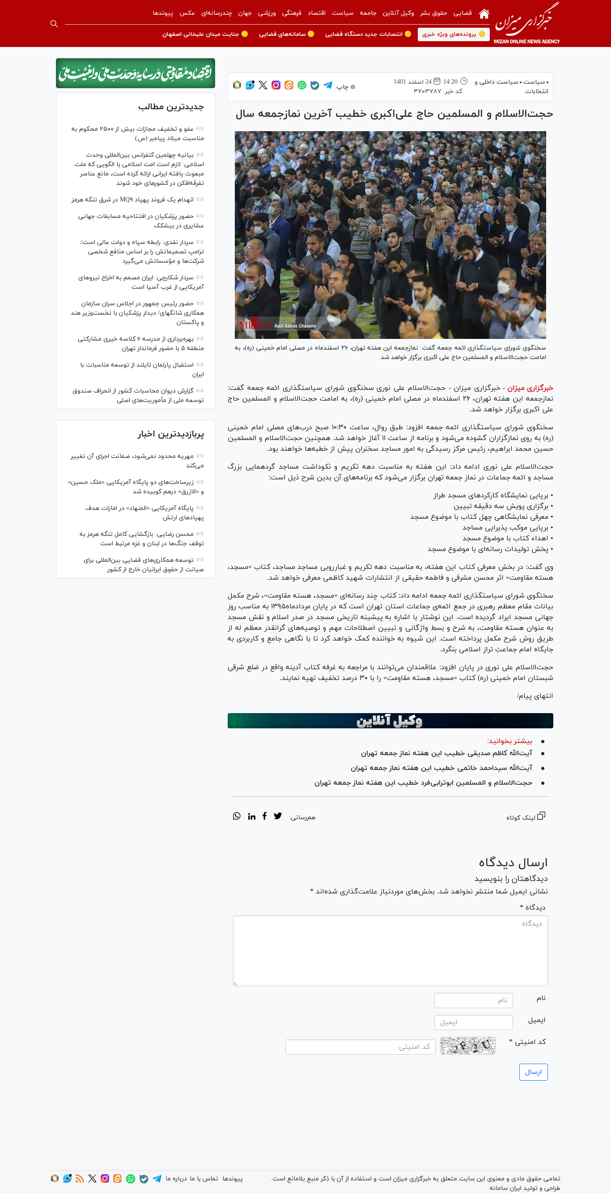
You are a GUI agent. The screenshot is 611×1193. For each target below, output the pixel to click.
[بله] (314, 88)
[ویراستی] (250, 88)
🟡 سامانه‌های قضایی (286, 34)
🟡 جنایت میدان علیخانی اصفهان (205, 34)
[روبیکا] (237, 88)
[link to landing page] (526, 23)
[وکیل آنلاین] (390, 720)
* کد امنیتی (527, 1042)
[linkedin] (251, 817)
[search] (54, 23)
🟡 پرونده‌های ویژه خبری (453, 34)
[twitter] (278, 817)
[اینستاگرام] (276, 88)
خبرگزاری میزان (530, 388)
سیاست (343, 13)
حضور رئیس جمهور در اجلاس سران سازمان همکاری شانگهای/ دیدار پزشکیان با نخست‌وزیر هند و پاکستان (137, 313)
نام (541, 998)
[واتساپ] (301, 88)
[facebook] (265, 817)
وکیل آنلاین (398, 13)
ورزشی (267, 13)
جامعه (368, 13)
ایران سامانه (506, 1188)
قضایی (463, 13)
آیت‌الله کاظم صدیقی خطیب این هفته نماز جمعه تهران (446, 753)
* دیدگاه (533, 908)
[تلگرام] (327, 88)
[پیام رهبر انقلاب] (135, 73)
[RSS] (80, 1181)
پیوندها (163, 13)
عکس (187, 13)
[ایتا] (288, 88)
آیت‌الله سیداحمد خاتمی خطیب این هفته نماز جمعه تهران (441, 768)
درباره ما (176, 1179)
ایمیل (537, 1020)
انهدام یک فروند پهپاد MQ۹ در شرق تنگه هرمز (133, 200)
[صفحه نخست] (484, 13)
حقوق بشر (433, 13)
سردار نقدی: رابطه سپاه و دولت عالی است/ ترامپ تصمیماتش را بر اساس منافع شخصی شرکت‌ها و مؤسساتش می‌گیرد (142, 251)
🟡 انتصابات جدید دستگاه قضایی (368, 34)
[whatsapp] (237, 817)
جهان (245, 13)
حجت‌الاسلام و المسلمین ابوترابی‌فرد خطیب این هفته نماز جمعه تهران (423, 783)
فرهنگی (291, 13)
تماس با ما (204, 1179)
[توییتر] (263, 88)
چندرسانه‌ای (216, 13)
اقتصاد (317, 13)
